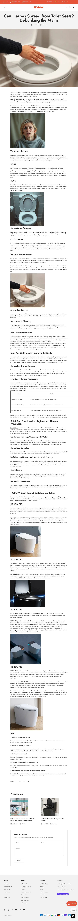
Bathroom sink (7, 889)
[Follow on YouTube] (16, 910)
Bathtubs (6, 895)
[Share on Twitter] (19, 781)
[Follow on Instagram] (9, 910)
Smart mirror (7, 892)
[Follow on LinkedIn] (24, 910)
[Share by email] (27, 781)
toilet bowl (59, 517)
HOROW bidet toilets (35, 106)
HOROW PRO (43, 897)
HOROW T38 (16, 609)
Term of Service (25, 900)
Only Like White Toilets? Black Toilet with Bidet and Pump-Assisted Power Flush (22, 820)
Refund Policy (24, 903)
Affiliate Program (44, 892)
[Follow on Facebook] (5, 910)
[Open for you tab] (73, 916)
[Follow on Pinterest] (12, 910)
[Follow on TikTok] (20, 910)
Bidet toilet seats (14, 428)
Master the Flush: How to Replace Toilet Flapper (52, 820)
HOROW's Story (44, 884)
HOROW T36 (16, 559)
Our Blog (42, 886)
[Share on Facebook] (16, 781)
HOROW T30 (16, 667)
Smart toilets (7, 884)
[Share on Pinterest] (23, 781)
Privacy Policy (39, 837)
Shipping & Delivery (26, 886)
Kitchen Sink (7, 897)
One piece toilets (8, 886)
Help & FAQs (24, 884)
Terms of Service (47, 837)
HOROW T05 (16, 504)
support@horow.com (65, 884)
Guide (41, 889)
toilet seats (62, 92)
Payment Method (25, 897)
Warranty (23, 889)
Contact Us (42, 895)
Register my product (26, 892)
